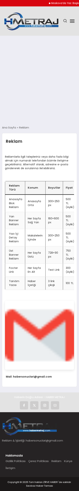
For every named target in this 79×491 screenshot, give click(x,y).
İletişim (10, 468)
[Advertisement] (39, 80)
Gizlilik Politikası (16, 461)
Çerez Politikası (38, 461)
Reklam (56, 461)
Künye (68, 461)
